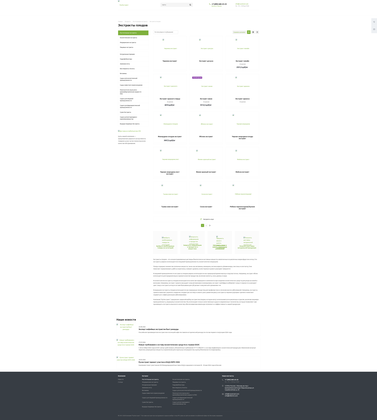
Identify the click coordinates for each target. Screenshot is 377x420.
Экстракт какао (206, 99)
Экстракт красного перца (170, 99)
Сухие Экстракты (125, 112)
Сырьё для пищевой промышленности (126, 99)
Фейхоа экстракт (242, 172)
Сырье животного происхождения (131, 85)
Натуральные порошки (127, 54)
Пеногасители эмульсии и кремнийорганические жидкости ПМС (130, 92)
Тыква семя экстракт (169, 207)
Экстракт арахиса (242, 99)
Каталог (145, 376)
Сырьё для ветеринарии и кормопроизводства (128, 118)
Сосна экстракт (206, 207)
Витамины (123, 73)
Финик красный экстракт (206, 172)
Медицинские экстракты (128, 42)
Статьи (120, 382)
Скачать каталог (239, 32)
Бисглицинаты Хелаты (127, 68)
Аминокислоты (125, 64)
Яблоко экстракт (206, 136)
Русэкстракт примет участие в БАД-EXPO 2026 (159, 362)
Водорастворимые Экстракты (130, 124)
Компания (121, 376)
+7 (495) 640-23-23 (219, 4)
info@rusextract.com (242, 4)
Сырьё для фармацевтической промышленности (130, 106)
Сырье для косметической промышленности (128, 79)
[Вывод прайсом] (257, 32)
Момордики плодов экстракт (170, 136)
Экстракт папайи (242, 61)
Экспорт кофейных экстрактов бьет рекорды (159, 329)
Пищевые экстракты (126, 47)
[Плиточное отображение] (249, 32)
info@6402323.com (231, 396)
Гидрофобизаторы (126, 59)
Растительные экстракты (128, 33)
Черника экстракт (170, 61)
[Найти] (190, 5)
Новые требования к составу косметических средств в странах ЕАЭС (169, 345)
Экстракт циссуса (206, 61)
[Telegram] (257, 416)
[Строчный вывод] (253, 32)
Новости (121, 379)
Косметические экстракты (128, 37)
